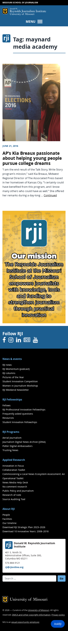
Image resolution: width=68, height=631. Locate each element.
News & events (12, 359)
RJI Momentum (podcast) (16, 369)
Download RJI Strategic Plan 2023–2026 (23, 527)
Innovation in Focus (13, 465)
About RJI (8, 509)
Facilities (7, 518)
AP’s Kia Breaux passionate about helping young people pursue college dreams (32, 158)
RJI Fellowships (12, 399)
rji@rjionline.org (14, 567)
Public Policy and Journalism (18, 490)
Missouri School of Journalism (20, 2)
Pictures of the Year (13, 377)
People (6, 514)
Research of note (11, 494)
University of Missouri (22, 14)
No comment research (14, 486)
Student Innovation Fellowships (19, 422)
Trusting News (10, 450)
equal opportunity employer (25, 622)
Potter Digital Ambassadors (17, 446)
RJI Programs (10, 432)
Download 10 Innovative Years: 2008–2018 (25, 531)
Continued (50, 195)
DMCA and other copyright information (31, 614)
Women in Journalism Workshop (20, 385)
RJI (28, 10)
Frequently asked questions (17, 413)
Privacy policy (58, 614)
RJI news (7, 364)
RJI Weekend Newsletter (15, 389)
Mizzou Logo (5, 11)
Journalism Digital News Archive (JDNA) (24, 441)
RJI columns (8, 373)
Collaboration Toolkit (13, 469)
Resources (8, 417)
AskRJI (57, 624)
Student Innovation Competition (20, 381)
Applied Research (13, 460)
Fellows (6, 405)
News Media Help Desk (15, 482)
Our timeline (9, 523)
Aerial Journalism (11, 437)
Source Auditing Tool (13, 499)
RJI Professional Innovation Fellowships (23, 409)
